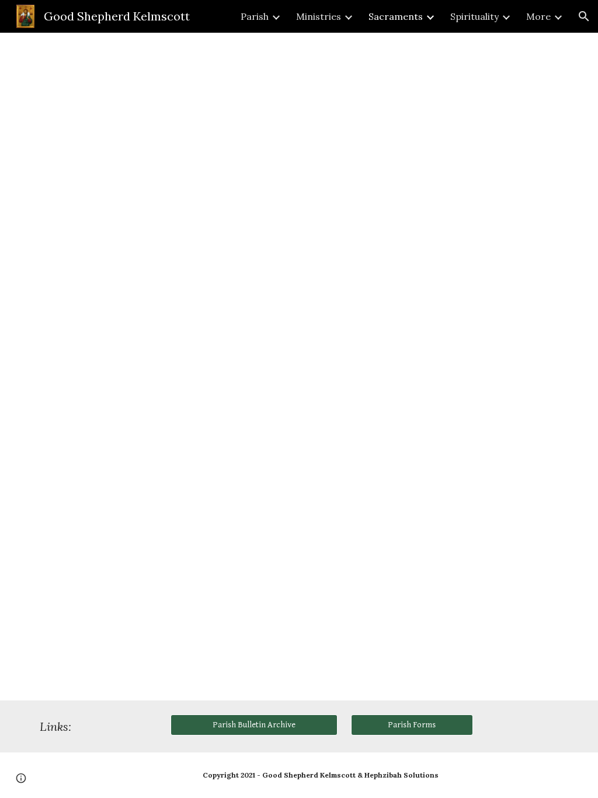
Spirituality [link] (474, 16)
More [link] (538, 16)
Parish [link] (255, 16)
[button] (584, 16)
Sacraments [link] (395, 16)
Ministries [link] (318, 16)
